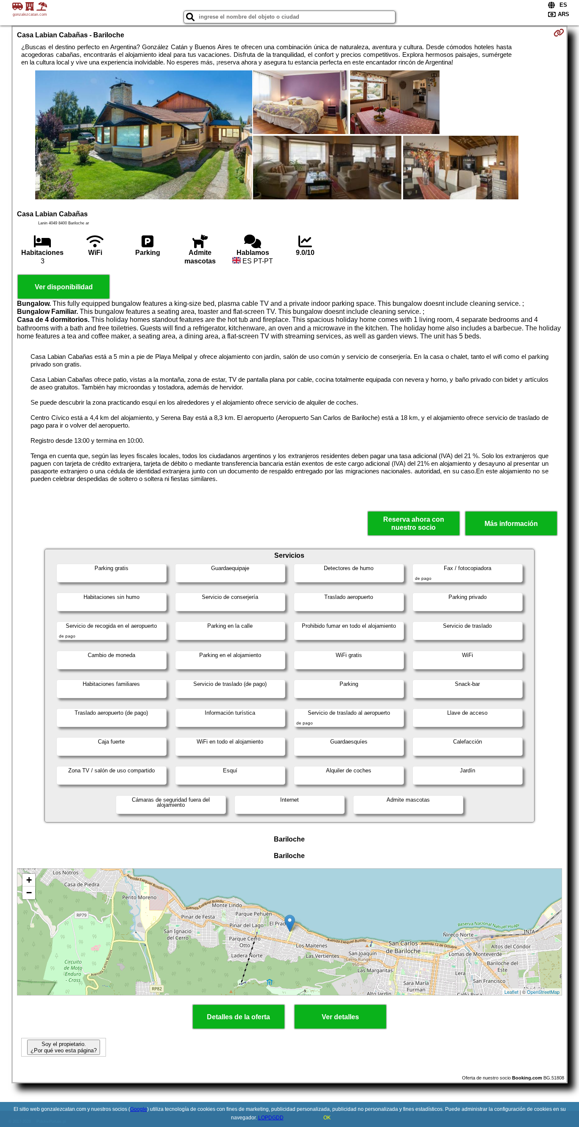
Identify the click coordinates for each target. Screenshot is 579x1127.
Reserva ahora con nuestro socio (413, 523)
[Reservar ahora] (559, 33)
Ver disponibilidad (64, 287)
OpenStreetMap (543, 991)
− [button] (29, 892)
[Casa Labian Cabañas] (143, 135)
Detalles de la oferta (238, 1017)
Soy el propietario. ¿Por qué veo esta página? (64, 1047)
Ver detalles (340, 1017)
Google (138, 1109)
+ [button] (29, 880)
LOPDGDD (271, 1118)
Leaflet (511, 991)
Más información (511, 523)
